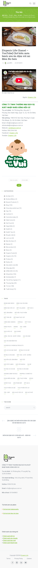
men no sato (14, 180)
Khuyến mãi (9, 235)
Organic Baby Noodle (10, 373)
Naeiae (8, 244)
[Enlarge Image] (19, 36)
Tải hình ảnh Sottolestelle (11, 509)
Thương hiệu (10, 283)
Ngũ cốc (22, 359)
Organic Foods (10, 253)
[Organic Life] (7, 3)
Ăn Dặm (8, 196)
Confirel (8, 214)
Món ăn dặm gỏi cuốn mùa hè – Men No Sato (16, 436)
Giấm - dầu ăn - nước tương (12, 336)
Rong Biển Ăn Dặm (9, 378)
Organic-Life (13, 133)
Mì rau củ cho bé (24, 350)
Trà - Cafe (7, 392)
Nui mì (29, 364)
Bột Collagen (21, 308)
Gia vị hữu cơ (8, 331)
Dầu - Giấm (23, 326)
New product (10, 247)
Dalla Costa (9, 220)
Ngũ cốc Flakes (8, 364)
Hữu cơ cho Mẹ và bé (10, 350)
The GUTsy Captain (12, 280)
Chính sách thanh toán (10, 543)
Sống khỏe (9, 274)
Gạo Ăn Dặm (26, 336)
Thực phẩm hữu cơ (23, 387)
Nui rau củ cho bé (9, 369)
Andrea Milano (10, 199)
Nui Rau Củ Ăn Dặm (22, 369)
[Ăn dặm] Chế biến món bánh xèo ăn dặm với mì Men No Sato (21, 422)
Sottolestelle (10, 277)
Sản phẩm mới (10, 265)
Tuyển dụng (9, 289)
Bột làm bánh (8, 312)
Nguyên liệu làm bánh (11, 359)
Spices (31, 378)
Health (8, 229)
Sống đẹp (9, 268)
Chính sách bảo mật (9, 540)
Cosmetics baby (11, 217)
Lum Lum (9, 238)
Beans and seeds (9, 303)
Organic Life (32, 97)
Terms (8, 558)
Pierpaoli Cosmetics (26, 373)
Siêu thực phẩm (22, 378)
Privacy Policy (18, 558)
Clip (7, 211)
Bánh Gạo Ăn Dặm (21, 303)
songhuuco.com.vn (14, 128)
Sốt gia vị (27, 383)
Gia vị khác (17, 331)
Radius (8, 262)
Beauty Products (11, 202)
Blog (7, 205)
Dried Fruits (7, 326)
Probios (8, 259)
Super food (7, 383)
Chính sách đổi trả (9, 536)
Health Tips (9, 232)
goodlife (9, 63)
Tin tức (8, 286)
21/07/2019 (18, 63)
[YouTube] (25, 562)
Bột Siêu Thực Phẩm (21, 312)
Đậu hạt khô (29, 392)
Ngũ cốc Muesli (20, 364)
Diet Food (9, 223)
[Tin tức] (19, 429)
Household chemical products (13, 345)
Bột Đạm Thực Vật (19, 317)
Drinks (16, 326)
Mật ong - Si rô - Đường (24, 355)
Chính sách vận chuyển (10, 538)
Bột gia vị (30, 308)
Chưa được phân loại (12, 208)
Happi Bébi (9, 226)
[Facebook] (12, 562)
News (7, 250)
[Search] (30, 3)
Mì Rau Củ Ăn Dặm (9, 355)
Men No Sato (10, 241)
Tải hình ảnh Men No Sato (11, 513)
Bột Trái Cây (7, 317)
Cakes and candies (9, 322)
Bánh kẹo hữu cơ (9, 308)
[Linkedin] (21, 562)
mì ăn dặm (25, 180)
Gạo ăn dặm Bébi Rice (10, 341)
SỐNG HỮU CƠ (10, 271)
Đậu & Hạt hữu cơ (17, 392)
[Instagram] (17, 562)
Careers (29, 558)
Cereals (20, 322)
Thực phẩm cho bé (9, 387)
